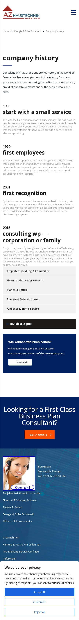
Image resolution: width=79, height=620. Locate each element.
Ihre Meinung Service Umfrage (21, 551)
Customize (39, 602)
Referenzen (9, 558)
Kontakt (22, 362)
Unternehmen (11, 537)
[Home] (21, 12)
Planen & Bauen (17, 290)
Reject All (39, 612)
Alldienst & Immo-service (23, 308)
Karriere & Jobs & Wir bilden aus (22, 544)
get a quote (38, 434)
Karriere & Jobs (21, 324)
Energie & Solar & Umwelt (23, 299)
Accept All (39, 592)
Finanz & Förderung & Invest (25, 280)
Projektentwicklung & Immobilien (28, 271)
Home (6, 31)
